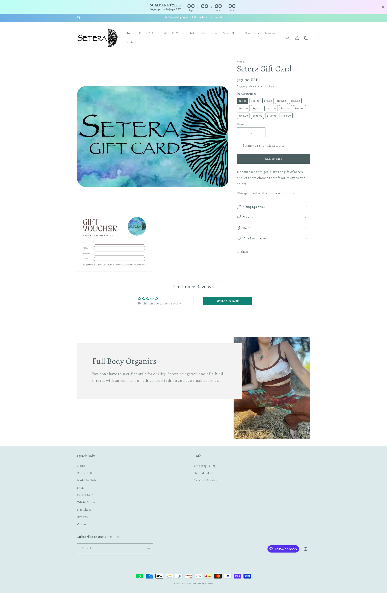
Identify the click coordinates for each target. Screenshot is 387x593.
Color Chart (85, 495)
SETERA (186, 583)
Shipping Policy (204, 466)
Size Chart (84, 510)
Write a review (228, 301)
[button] (287, 37)
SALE (80, 488)
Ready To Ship (87, 473)
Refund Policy (203, 473)
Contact (82, 524)
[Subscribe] (148, 548)
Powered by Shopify (202, 583)
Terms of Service (205, 480)
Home (81, 466)
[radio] (242, 100)
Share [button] (245, 251)
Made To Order (87, 480)
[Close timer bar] (383, 6)
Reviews (82, 517)
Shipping (242, 86)
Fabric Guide (86, 502)
